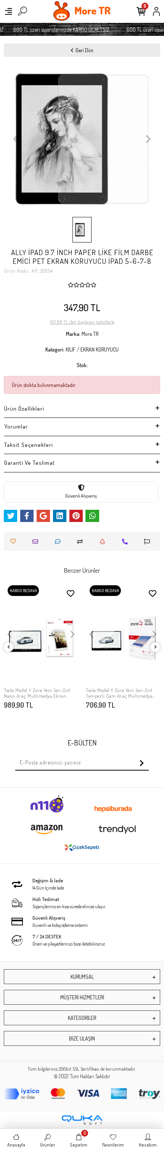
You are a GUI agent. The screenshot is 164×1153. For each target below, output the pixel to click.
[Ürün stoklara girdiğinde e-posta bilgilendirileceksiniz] (104, 541)
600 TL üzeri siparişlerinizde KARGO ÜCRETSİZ (58, 29)
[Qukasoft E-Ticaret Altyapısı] (82, 1120)
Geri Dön (84, 50)
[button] (15, 139)
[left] (8, 647)
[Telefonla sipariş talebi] (126, 541)
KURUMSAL (82, 976)
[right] (155, 647)
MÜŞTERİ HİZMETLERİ (82, 997)
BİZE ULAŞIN (82, 1038)
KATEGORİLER (82, 1018)
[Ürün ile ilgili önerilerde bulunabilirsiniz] (149, 541)
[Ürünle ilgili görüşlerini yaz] (59, 541)
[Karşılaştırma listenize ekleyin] (81, 541)
